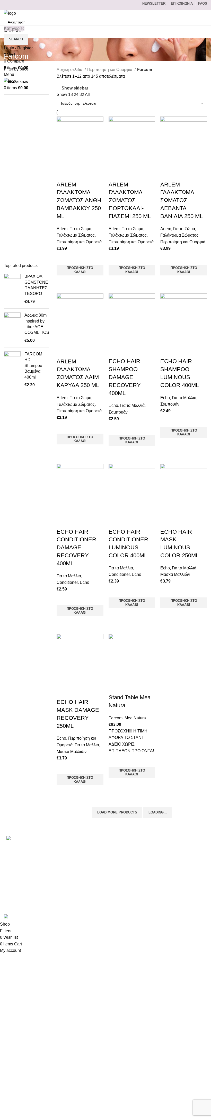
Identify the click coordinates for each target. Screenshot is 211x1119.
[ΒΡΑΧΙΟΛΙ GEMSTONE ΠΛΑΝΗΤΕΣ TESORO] (12, 289)
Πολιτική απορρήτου (163, 875)
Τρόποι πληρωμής (162, 856)
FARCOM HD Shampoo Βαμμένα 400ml (33, 365)
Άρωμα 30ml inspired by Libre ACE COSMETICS (36, 324)
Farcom (115, 718)
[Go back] (10, 44)
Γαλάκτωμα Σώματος (76, 235)
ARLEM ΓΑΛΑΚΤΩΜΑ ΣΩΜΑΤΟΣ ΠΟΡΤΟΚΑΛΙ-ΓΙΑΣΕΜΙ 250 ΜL (130, 200)
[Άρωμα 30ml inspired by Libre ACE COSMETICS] (12, 327)
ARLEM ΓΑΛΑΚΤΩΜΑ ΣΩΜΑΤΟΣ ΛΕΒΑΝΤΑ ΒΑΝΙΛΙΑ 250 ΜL (181, 200)
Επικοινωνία (156, 847)
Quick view (63, 281)
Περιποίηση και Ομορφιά (110, 69)
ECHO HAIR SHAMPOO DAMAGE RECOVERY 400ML (125, 377)
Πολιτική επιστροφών (164, 885)
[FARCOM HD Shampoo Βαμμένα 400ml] (12, 369)
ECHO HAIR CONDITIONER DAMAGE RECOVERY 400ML (76, 548)
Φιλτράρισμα (17, 82)
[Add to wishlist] (63, 258)
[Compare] (63, 174)
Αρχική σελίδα (70, 69)
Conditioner (67, 582)
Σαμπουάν (118, 412)
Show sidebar (74, 88)
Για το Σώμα (80, 229)
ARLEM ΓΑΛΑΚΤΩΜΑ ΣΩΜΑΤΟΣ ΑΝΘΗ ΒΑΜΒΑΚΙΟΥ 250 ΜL (79, 200)
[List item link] (35, 861)
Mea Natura (135, 718)
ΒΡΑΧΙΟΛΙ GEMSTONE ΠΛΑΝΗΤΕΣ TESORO (36, 285)
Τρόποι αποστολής (162, 866)
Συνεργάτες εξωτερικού (166, 904)
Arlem (62, 229)
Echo (113, 405)
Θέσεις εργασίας (159, 895)
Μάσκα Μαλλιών (175, 574)
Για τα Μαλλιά (132, 405)
